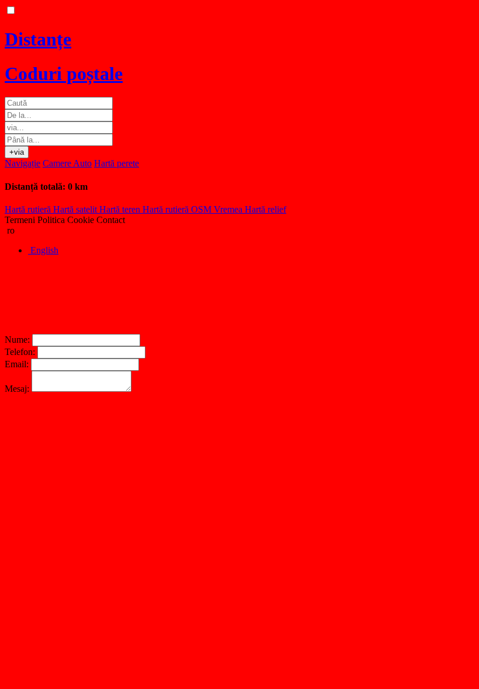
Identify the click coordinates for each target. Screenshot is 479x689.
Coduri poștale (64, 73)
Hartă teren (121, 209)
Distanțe (38, 39)
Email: (17, 364)
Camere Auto (67, 163)
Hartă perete (116, 163)
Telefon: (20, 352)
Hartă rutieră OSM (178, 209)
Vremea (229, 209)
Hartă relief (265, 209)
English (43, 250)
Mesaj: (17, 389)
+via (16, 152)
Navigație (22, 163)
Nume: (17, 339)
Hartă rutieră (29, 209)
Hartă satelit (76, 209)
